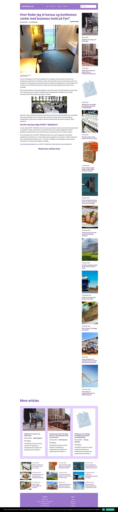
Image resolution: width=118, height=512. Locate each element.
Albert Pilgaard (37, 438)
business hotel (74, 21)
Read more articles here (49, 149)
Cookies (59, 6)
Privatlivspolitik (110, 509)
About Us (52, 6)
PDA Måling (27, 441)
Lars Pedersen (33, 22)
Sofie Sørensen (63, 440)
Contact (65, 6)
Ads (47, 6)
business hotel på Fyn (31, 144)
